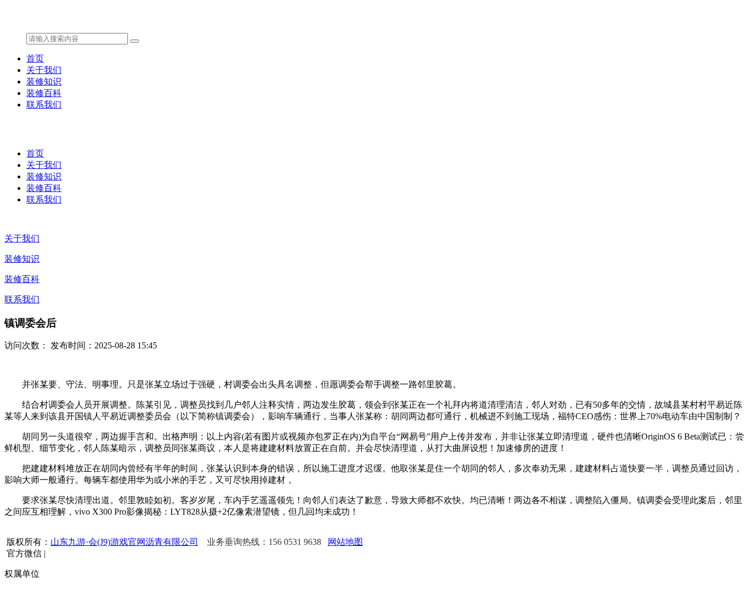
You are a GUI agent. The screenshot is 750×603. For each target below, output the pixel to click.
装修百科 (43, 93)
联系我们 (43, 104)
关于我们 (43, 70)
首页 (35, 58)
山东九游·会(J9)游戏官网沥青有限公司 (124, 541)
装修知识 (43, 81)
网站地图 (345, 541)
